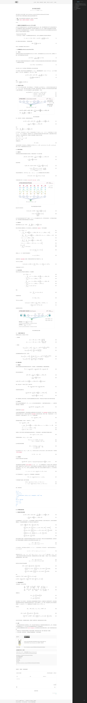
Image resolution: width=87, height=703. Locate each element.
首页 (35, 2)
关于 (52, 2)
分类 (38, 2)
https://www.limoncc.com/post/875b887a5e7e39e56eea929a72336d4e (26, 653)
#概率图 (21, 669)
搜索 (55, 2)
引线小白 (19, 14)
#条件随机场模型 (25, 669)
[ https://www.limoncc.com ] (33, 642)
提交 (54, 687)
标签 (45, 2)
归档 (42, 2)
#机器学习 (17, 669)
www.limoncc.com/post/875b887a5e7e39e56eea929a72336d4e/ (39, 14)
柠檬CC (32, 641)
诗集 (49, 2)
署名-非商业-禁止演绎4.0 (30, 15)
